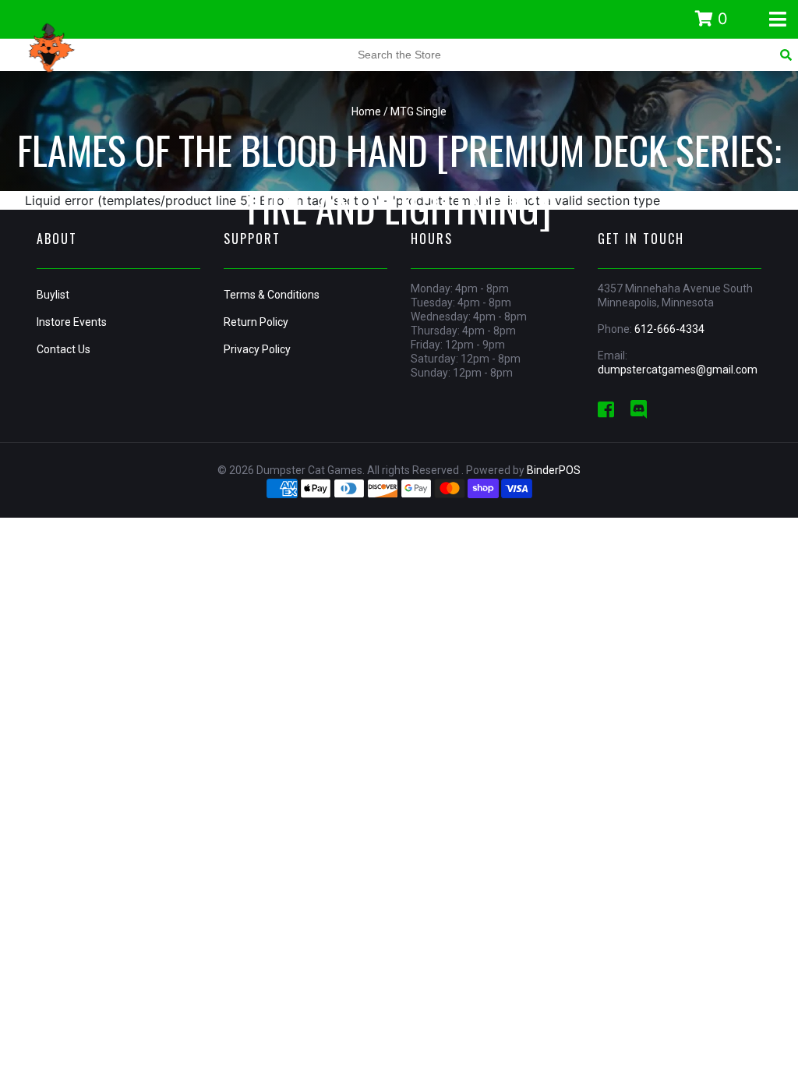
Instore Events (72, 322)
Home (366, 111)
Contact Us (63, 349)
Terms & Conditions (272, 294)
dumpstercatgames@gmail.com (677, 369)
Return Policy (256, 322)
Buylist (53, 294)
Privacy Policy (257, 349)
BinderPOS (554, 470)
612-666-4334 (669, 329)
